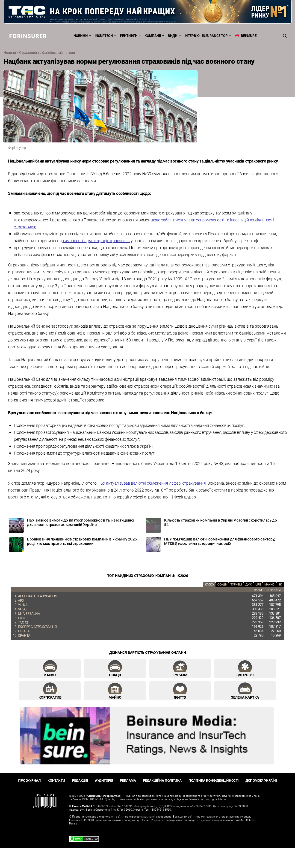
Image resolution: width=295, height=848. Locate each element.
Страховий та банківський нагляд (47, 52)
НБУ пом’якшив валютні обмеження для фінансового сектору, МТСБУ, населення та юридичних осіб (219, 541)
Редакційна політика (162, 780)
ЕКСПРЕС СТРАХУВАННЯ (37, 626)
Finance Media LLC (83, 806)
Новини (81, 35)
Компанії (153, 35)
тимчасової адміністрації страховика (96, 240)
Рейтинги (129, 35)
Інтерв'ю (192, 35)
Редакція (80, 780)
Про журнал (29, 780)
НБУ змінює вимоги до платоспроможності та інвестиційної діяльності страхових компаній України (80, 522)
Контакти (56, 780)
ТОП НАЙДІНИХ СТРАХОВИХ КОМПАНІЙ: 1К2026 (147, 575)
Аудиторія (104, 780)
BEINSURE (247, 35)
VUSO (22, 609)
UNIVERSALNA (29, 613)
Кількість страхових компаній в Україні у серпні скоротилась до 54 (220, 522)
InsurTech (104, 35)
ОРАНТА (24, 635)
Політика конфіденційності (214, 780)
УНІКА (23, 604)
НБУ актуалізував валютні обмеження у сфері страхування (151, 483)
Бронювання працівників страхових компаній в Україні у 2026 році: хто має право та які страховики (82, 541)
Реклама (128, 780)
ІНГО (21, 618)
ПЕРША (24, 631)
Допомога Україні (261, 780)
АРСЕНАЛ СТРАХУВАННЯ (37, 596)
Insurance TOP (214, 35)
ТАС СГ (23, 622)
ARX (21, 600)
